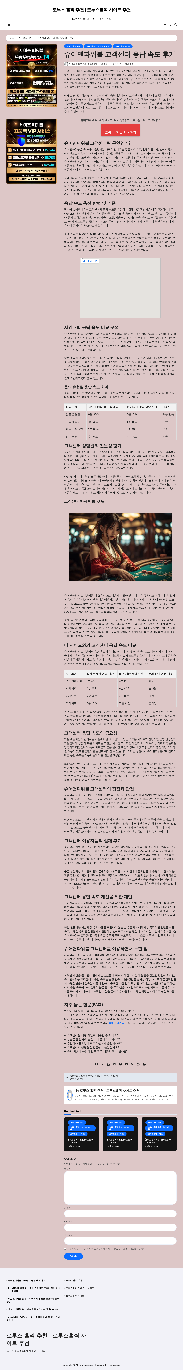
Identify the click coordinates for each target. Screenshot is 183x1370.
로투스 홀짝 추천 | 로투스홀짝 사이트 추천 (91, 10)
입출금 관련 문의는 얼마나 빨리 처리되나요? (94, 1039)
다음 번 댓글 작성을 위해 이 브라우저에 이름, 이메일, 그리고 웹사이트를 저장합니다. (107, 1249)
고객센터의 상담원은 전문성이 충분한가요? (93, 1047)
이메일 (68, 1222)
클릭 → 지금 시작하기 (120, 132)
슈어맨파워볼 (116, 1023)
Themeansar (114, 1365)
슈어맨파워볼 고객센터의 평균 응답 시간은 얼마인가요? (100, 1011)
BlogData (99, 1365)
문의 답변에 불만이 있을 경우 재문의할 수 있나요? (97, 1051)
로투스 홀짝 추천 (73, 46)
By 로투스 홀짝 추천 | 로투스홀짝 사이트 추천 (88, 64)
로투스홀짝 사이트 (122, 46)
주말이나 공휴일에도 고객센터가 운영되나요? (94, 1043)
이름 (67, 1208)
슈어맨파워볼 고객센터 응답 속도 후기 (27, 1281)
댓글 (67, 1169)
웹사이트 (68, 1235)
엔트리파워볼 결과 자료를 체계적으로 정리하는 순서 (33, 1309)
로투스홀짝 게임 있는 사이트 (98, 46)
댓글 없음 (129, 64)
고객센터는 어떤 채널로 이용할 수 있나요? (92, 1035)
